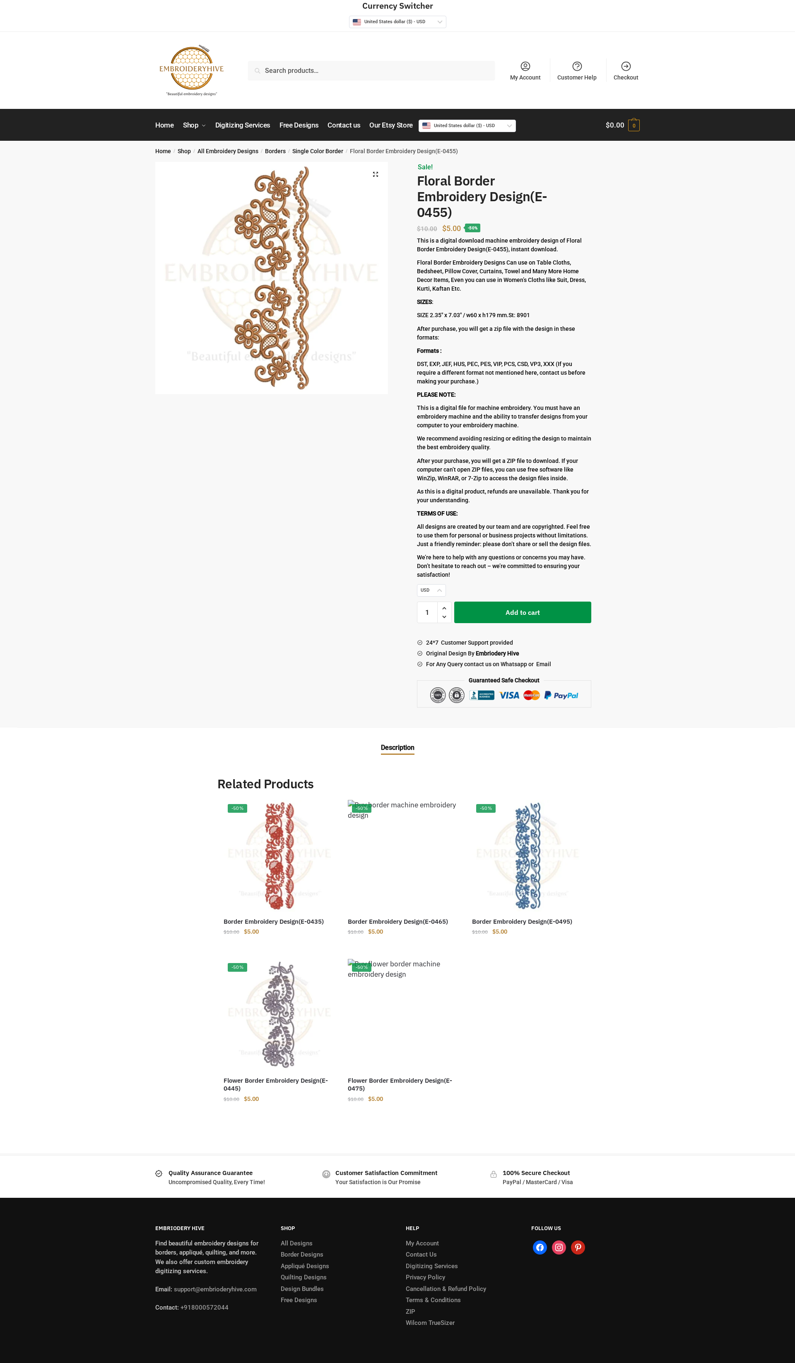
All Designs (297, 1243)
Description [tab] (397, 747)
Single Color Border (317, 151)
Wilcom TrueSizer (430, 1323)
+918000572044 (205, 1307)
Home (163, 151)
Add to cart (523, 612)
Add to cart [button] (279, 948)
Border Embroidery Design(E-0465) (398, 921)
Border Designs (302, 1254)
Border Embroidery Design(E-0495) (522, 921)
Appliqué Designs (305, 1266)
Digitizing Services (432, 1266)
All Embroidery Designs (228, 151)
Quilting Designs (304, 1277)
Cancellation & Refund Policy (446, 1289)
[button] (375, 174)
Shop (184, 151)
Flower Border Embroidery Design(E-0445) (276, 1084)
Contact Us (421, 1254)
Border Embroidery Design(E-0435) (274, 921)
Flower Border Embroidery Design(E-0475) (400, 1084)
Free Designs (299, 1300)
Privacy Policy (425, 1277)
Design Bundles (302, 1289)
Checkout (626, 77)
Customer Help (577, 77)
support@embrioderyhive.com (214, 1289)
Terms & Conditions (433, 1300)
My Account (525, 77)
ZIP (410, 1311)
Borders (275, 151)
